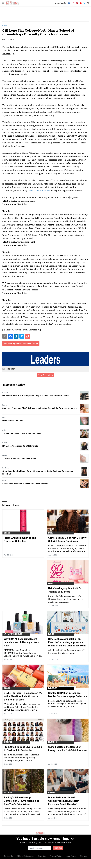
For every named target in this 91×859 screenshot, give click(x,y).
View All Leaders (45, 375)
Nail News (8, 793)
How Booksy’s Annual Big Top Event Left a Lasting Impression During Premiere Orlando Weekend (67, 642)
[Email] (4, 336)
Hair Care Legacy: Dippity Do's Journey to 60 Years (64, 590)
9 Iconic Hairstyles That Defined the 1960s (21, 433)
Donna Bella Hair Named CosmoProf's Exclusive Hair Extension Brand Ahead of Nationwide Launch (63, 801)
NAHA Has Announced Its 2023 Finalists (20, 446)
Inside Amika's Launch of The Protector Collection (20, 539)
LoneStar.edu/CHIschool (39, 190)
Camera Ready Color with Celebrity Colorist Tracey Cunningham (67, 539)
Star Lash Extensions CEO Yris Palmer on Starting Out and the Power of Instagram (39, 408)
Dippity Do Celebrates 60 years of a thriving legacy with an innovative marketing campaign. (65, 599)
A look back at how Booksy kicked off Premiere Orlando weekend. (66, 651)
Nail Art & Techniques (13, 634)
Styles (4, 430)
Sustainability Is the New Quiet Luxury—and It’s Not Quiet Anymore (67, 748)
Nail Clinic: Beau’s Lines (12, 421)
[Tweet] (21, 336)
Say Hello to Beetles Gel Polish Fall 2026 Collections (26, 484)
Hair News (5, 468)
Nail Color (52, 688)
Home (4, 26)
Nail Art (4, 480)
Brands (4, 405)
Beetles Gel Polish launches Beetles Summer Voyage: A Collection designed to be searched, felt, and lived (67, 704)
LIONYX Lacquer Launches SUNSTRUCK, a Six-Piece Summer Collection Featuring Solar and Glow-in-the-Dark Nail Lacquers (23, 653)
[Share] (10, 336)
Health (4, 455)
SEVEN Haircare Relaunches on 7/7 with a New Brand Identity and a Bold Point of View (23, 696)
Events (4, 443)
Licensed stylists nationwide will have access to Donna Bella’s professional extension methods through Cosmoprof (67, 811)
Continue (58, 848)
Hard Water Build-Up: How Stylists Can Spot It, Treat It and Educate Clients (35, 395)
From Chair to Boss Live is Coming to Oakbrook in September (23, 748)
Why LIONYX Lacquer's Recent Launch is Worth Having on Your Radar (21, 642)
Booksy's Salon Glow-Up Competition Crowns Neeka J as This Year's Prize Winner (21, 801)
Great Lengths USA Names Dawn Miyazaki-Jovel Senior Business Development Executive (38, 472)
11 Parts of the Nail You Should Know (19, 458)
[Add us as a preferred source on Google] (27, 336)
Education (5, 392)
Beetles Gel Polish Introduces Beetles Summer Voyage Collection (67, 695)
